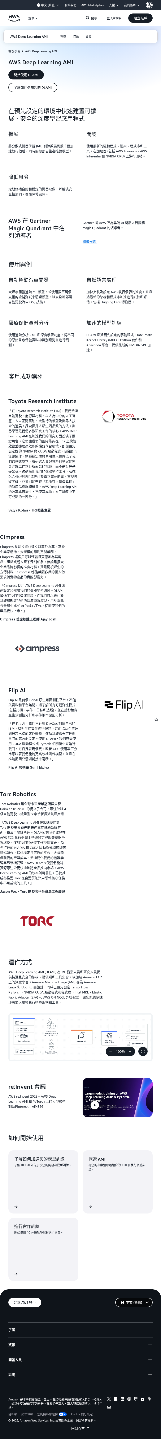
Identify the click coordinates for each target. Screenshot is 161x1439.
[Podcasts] (149, 1399)
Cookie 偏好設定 (82, 1414)
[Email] (109, 1407)
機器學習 (14, 51)
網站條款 (27, 1414)
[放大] (130, 1051)
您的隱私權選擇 (47, 1414)
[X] (109, 1399)
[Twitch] (136, 1399)
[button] (140, 18)
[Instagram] (129, 1399)
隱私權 (12, 1414)
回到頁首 (78, 1428)
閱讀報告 (90, 241)
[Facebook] (115, 1399)
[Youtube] (142, 1399)
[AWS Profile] (149, 5)
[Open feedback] (156, 719)
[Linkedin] (122, 1399)
